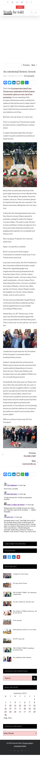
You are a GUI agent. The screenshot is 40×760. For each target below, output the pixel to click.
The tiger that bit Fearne (20, 583)
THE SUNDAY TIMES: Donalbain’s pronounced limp (23, 649)
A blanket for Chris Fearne (20, 574)
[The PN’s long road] (7, 641)
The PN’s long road (18, 639)
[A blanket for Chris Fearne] (7, 576)
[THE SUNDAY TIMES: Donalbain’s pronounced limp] (7, 650)
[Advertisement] (20, 37)
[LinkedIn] (14, 557)
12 (20, 705)
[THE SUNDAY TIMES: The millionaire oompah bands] (7, 595)
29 (34, 712)
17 (10, 708)
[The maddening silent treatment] (7, 660)
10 (10, 705)
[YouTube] (18, 557)
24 (10, 712)
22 (34, 708)
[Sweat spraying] (7, 623)
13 (25, 705)
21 (30, 708)
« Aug (5, 718)
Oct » (10, 718)
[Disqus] (20, 507)
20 (25, 708)
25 (15, 712)
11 (15, 705)
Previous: (30, 454)
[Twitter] (9, 557)
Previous (26, 65)
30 (6, 715)
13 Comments (29, 76)
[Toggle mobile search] (32, 13)
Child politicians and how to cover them (24, 629)
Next (33, 65)
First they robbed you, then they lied (23, 602)
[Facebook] (5, 557)
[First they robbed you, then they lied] (7, 604)
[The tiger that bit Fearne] (7, 585)
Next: (29, 462)
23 (6, 712)
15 (34, 705)
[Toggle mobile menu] (36, 13)
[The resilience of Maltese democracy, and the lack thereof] (7, 613)
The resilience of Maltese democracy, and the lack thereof (25, 612)
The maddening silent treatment (22, 657)
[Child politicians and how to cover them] (7, 632)
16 (6, 708)
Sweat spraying (17, 620)
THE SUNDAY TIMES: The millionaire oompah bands (25, 593)
